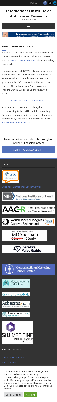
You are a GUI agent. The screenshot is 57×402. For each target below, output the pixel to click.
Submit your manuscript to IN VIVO (28, 100)
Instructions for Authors (23, 60)
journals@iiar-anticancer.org (16, 122)
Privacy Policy (9, 362)
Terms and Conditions (13, 357)
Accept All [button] (30, 394)
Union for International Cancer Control (21, 186)
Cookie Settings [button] (13, 394)
